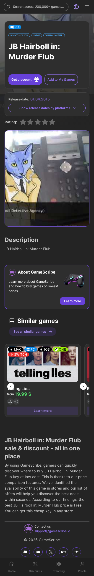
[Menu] (87, 7)
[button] (14, 27)
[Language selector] (76, 7)
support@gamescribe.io (52, 531)
